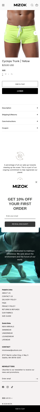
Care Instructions (9, 121)
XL (12, 74)
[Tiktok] (12, 387)
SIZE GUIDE (6, 316)
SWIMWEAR (6, 330)
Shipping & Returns (9, 115)
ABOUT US (6, 293)
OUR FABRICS (7, 313)
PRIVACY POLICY (8, 306)
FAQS (4, 303)
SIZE (4, 70)
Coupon (5, 128)
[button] (4, 33)
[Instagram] (8, 387)
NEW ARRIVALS (8, 326)
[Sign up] (37, 379)
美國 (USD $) (6, 398)
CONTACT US (7, 296)
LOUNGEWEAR (8, 336)
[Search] (32, 5)
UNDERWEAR (7, 333)
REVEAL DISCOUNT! (20, 224)
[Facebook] (3, 387)
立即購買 (20, 91)
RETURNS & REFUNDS (10, 309)
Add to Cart (20, 409)
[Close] (36, 182)
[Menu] (3, 5)
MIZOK (9, 404)
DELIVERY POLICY (9, 300)
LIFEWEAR (6, 340)
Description (6, 108)
